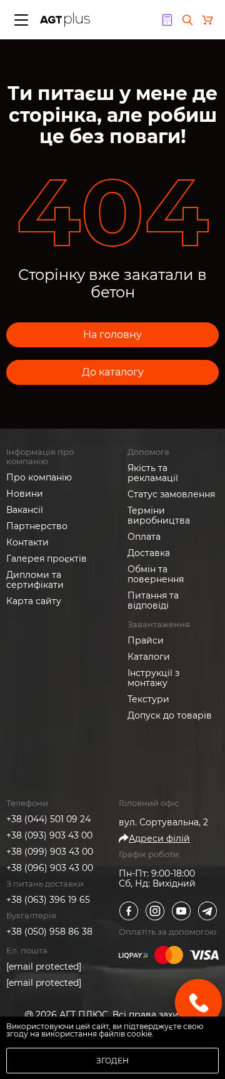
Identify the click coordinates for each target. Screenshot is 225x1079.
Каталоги (149, 657)
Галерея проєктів (46, 559)
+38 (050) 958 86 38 (49, 932)
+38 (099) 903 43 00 (49, 852)
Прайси (146, 640)
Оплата (144, 537)
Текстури (148, 699)
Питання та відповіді (153, 600)
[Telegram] (208, 911)
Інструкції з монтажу (153, 678)
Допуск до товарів (170, 715)
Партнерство (37, 526)
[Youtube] (181, 911)
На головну (112, 335)
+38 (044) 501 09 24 (48, 819)
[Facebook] (129, 911)
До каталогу (113, 372)
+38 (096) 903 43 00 (49, 868)
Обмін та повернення (156, 574)
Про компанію (39, 477)
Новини (24, 494)
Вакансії (24, 510)
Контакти (27, 542)
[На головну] (65, 19)
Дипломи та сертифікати (35, 580)
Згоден (112, 1060)
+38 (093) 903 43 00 (49, 835)
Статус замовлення (171, 494)
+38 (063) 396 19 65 (48, 900)
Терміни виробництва (159, 515)
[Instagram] (155, 911)
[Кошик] (207, 19)
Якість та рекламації (153, 473)
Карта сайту (33, 601)
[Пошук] (187, 19)
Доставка (149, 553)
